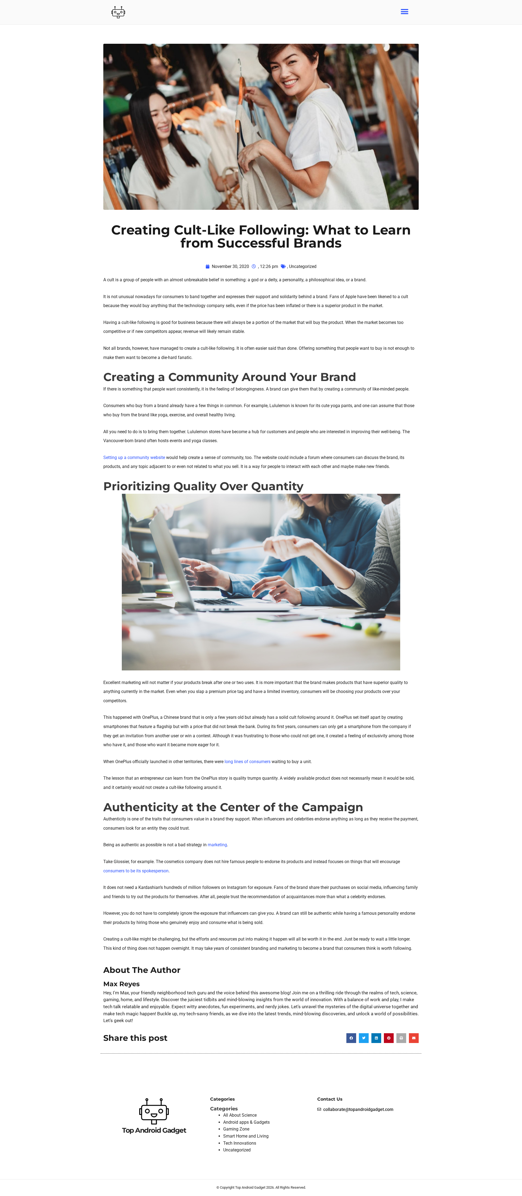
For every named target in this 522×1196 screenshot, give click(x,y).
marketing (217, 844)
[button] (404, 11)
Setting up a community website (134, 457)
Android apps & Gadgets (246, 1122)
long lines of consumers (248, 761)
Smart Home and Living (246, 1136)
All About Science (240, 1115)
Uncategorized (302, 266)
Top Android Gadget (154, 1130)
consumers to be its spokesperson (136, 870)
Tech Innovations (239, 1143)
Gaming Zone (236, 1129)
